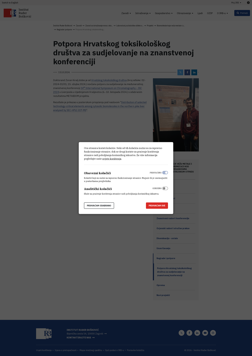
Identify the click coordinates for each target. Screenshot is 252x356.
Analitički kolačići (98, 189)
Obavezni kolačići (97, 173)
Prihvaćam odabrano (99, 205)
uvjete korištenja (111, 158)
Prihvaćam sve (157, 205)
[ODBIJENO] (165, 190)
